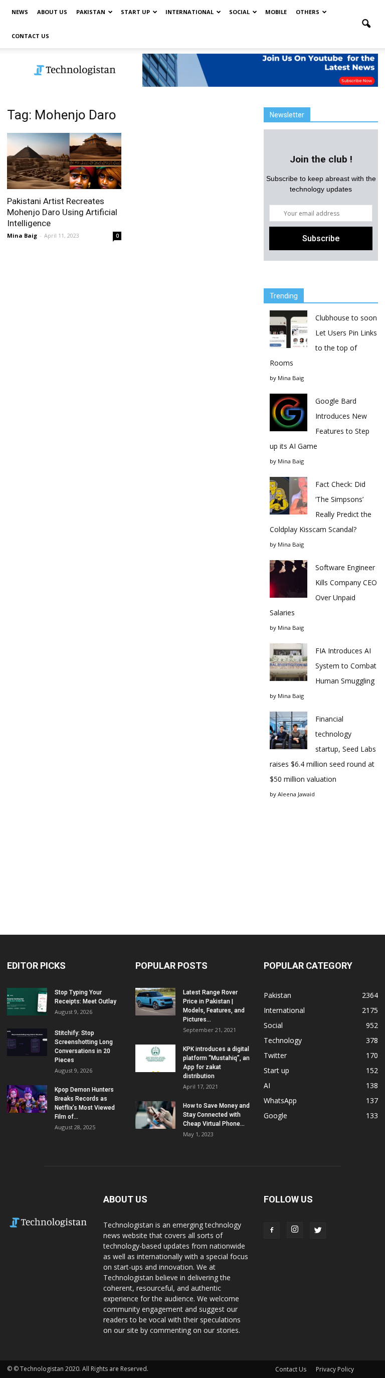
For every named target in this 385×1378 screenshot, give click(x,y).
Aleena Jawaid (296, 794)
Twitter (275, 1055)
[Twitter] (318, 1231)
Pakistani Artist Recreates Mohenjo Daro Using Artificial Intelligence (62, 212)
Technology (283, 1040)
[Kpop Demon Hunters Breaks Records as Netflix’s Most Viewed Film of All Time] (27, 1099)
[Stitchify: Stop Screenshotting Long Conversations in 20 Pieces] (27, 1042)
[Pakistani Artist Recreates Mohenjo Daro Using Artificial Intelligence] (64, 161)
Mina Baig (22, 235)
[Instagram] (295, 1230)
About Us (52, 12)
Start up (135, 12)
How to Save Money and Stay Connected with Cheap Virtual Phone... (216, 1114)
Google (275, 1115)
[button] (366, 24)
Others (307, 12)
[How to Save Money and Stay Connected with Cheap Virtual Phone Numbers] (155, 1115)
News (20, 12)
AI (267, 1085)
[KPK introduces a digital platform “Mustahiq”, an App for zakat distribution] (155, 1058)
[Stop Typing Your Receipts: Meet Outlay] (27, 1001)
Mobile (276, 12)
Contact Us (30, 36)
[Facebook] (272, 1231)
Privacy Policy (335, 1369)
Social (239, 12)
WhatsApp (280, 1100)
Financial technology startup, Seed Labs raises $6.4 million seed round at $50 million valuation (323, 749)
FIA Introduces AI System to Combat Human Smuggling (345, 665)
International (189, 12)
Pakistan (90, 12)
